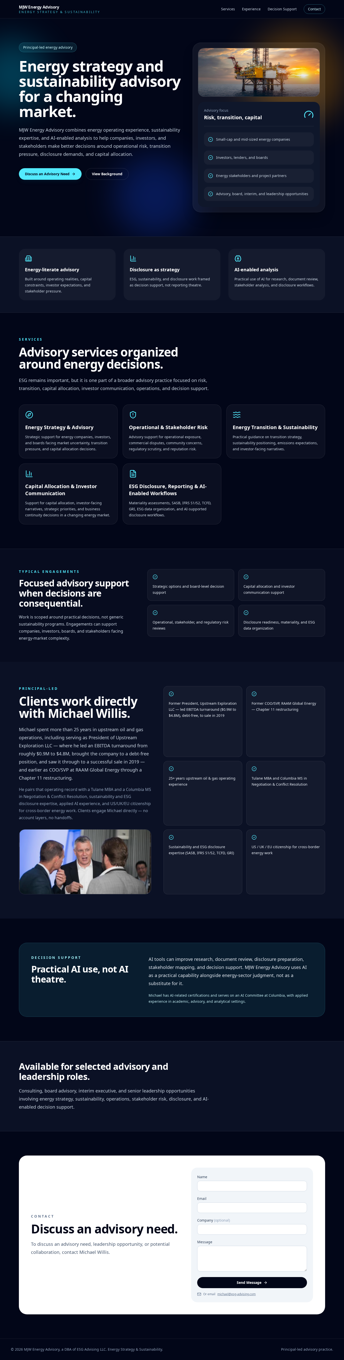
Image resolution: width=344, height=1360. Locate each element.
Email (202, 1198)
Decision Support (282, 9)
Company (213, 1220)
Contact (314, 9)
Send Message (249, 1282)
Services (228, 9)
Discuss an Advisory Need (47, 173)
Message (204, 1241)
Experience (251, 9)
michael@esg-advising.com (236, 1294)
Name (202, 1176)
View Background (107, 173)
